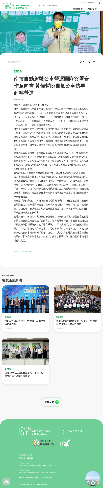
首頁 (9, 62)
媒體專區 (91, 2)
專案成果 (91, 9)
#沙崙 (25, 251)
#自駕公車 (18, 251)
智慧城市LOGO (16, 5)
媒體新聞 (78, 9)
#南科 (31, 251)
